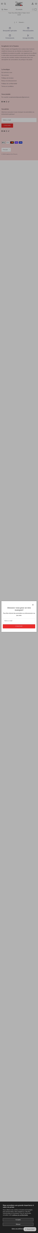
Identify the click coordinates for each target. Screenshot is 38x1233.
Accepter (18, 1220)
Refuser (18, 1224)
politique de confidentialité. (20, 1215)
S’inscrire (19, 626)
